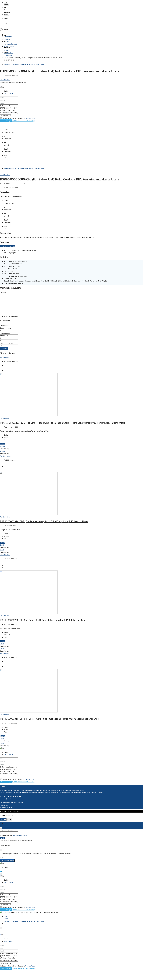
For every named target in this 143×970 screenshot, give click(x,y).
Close (9, 819)
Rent (5, 10)
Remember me (7, 835)
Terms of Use (30, 118)
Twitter (22, 64)
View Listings (8, 93)
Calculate (4, 349)
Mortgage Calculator (11, 44)
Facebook (15, 64)
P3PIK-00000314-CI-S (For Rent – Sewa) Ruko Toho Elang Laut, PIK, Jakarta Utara (44, 521)
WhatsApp (8, 64)
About (6, 5)
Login (6, 18)
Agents (6, 14)
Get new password (7, 861)
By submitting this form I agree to (18, 118)
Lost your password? (19, 835)
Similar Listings (9, 46)
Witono (2, 446)
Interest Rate (4, 336)
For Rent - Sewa (5, 456)
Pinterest (30, 64)
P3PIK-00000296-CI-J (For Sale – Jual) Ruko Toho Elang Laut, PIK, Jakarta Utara (43, 620)
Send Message (6, 121)
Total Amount (5, 320)
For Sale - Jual (5, 80)
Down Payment (5, 328)
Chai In (2, 545)
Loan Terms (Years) (6, 343)
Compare (3, 819)
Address (7, 39)
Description (8, 37)
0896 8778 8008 (9, 60)
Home (6, 2)
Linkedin (37, 64)
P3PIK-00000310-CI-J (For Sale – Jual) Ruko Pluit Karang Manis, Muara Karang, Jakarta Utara (50, 718)
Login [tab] (6, 823)
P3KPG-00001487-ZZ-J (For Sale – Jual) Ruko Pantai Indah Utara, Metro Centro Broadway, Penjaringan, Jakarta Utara (62, 422)
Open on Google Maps (7, 246)
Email (42, 64)
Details (6, 42)
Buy (5, 7)
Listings (7, 12)
